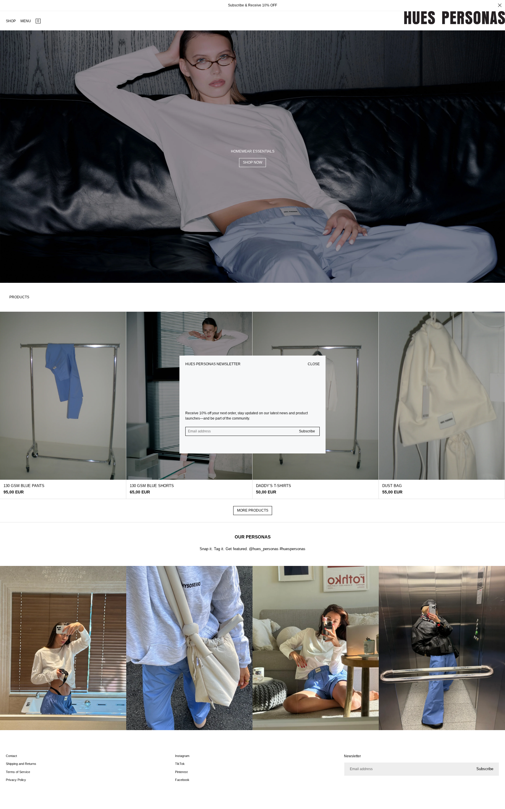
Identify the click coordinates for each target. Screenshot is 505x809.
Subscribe (307, 431)
